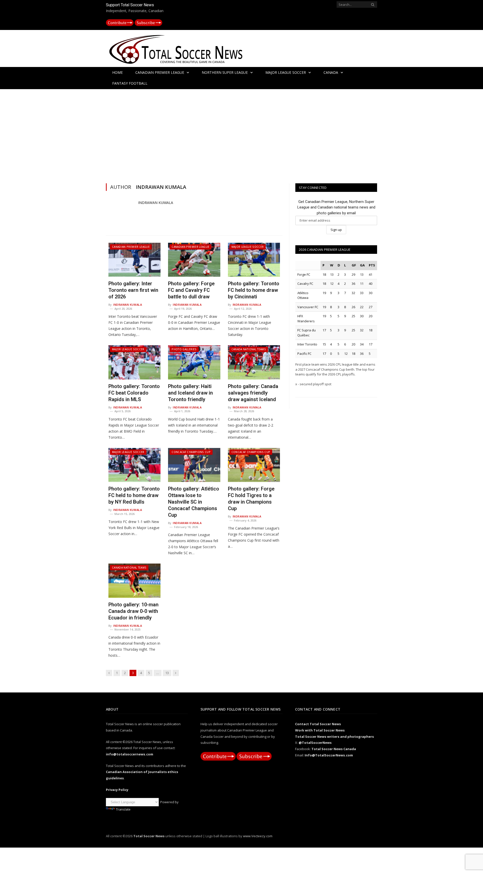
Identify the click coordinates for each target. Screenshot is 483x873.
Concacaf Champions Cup (191, 452)
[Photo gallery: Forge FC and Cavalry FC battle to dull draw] (194, 260)
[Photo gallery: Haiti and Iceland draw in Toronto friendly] (194, 362)
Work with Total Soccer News (320, 730)
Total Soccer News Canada (333, 749)
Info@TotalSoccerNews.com (329, 755)
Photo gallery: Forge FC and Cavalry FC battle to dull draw (191, 290)
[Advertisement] (241, 135)
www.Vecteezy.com (257, 836)
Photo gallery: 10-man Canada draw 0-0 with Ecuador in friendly (133, 611)
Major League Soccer (285, 72)
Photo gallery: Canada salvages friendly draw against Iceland (253, 392)
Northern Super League (225, 72)
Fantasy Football (129, 83)
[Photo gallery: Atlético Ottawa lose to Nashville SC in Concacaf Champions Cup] (194, 465)
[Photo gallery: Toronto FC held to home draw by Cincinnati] (254, 260)
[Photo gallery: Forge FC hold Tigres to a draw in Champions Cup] (254, 465)
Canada (331, 72)
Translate (123, 809)
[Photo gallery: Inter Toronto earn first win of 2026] (134, 260)
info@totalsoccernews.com (129, 754)
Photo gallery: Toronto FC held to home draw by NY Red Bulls (134, 495)
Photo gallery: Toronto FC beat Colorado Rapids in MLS (134, 392)
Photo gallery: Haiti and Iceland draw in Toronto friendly (190, 392)
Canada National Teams (248, 349)
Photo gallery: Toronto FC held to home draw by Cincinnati (253, 290)
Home (117, 72)
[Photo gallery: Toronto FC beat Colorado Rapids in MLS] (134, 362)
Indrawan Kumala (155, 202)
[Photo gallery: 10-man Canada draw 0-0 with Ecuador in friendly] (134, 581)
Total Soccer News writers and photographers (334, 736)
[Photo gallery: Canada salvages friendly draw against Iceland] (254, 362)
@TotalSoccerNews (315, 742)
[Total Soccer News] (181, 48)
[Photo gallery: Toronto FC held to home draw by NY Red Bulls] (134, 465)
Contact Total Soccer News (318, 724)
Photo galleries (184, 349)
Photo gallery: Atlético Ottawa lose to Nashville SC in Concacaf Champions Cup (193, 502)
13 (167, 673)
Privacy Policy (117, 789)
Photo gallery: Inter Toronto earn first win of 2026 (133, 290)
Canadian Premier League (159, 72)
